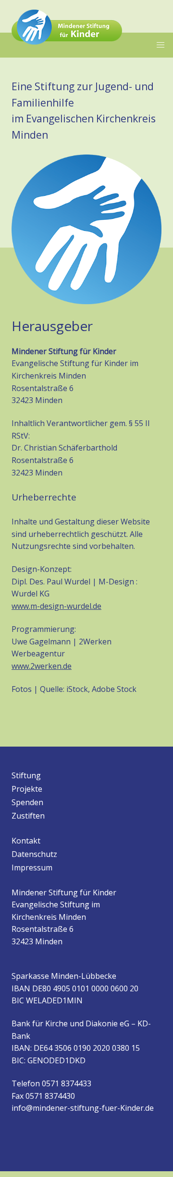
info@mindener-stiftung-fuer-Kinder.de (83, 1108)
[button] (160, 45)
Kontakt (26, 840)
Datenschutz (34, 854)
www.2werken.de (42, 666)
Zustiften (28, 815)
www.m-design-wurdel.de (56, 606)
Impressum (32, 867)
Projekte (27, 789)
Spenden (27, 802)
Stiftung (26, 775)
